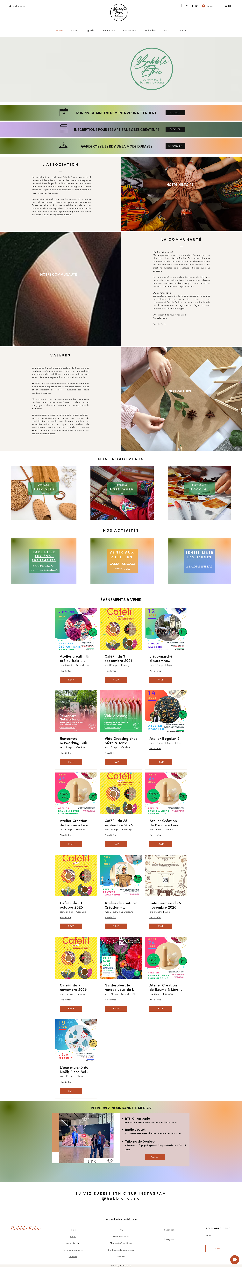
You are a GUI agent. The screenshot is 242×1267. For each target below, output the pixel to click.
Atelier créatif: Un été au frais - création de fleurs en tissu (75, 658)
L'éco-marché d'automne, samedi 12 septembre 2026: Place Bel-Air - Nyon (164, 658)
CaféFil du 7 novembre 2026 (73, 987)
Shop (73, 1236)
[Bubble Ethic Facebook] (192, 6)
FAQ (121, 1229)
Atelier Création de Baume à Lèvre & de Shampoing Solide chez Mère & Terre (75, 823)
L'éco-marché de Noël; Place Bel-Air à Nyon (76, 1069)
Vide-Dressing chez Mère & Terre (121, 740)
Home (72, 1229)
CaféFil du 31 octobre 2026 (71, 905)
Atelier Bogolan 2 (164, 738)
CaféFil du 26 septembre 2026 (119, 823)
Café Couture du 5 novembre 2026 (165, 905)
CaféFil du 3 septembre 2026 (119, 658)
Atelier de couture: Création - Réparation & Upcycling (121, 905)
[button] (227, 6)
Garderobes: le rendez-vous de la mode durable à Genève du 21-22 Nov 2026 (120, 987)
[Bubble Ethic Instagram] (196, 6)
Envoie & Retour (121, 1236)
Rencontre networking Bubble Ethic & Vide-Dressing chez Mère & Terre (76, 740)
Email (208, 1236)
